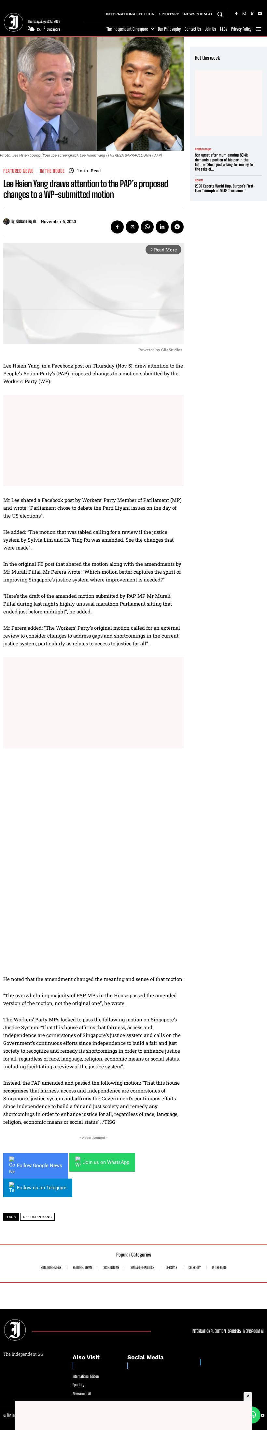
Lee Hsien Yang (37, 1217)
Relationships (203, 149)
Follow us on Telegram (41, 1188)
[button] (220, 14)
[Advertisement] (93, 440)
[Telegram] (177, 226)
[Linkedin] (162, 226)
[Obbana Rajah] (7, 221)
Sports (199, 180)
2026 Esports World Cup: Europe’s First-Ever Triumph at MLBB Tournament (225, 188)
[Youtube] (260, 14)
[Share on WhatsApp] (252, 1415)
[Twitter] (252, 14)
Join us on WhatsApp (106, 1162)
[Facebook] (236, 14)
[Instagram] (244, 14)
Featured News (18, 171)
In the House (52, 171)
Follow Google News (39, 1165)
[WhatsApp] (147, 226)
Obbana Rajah (26, 221)
